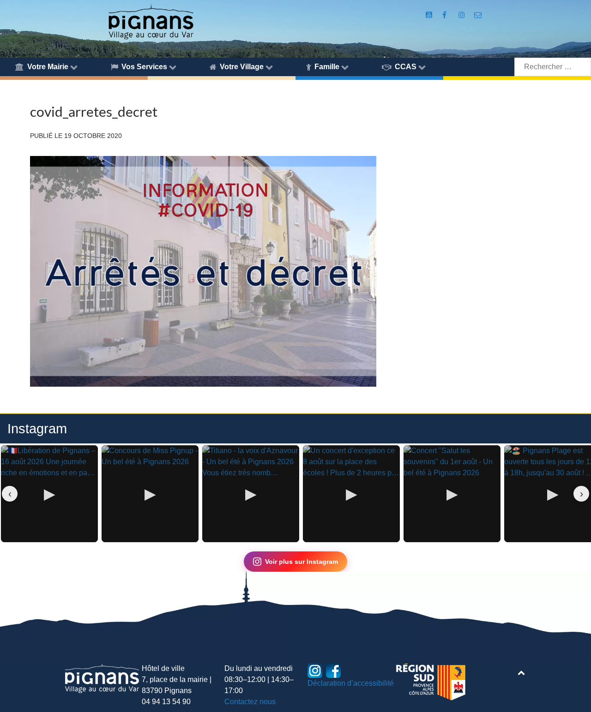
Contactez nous (250, 702)
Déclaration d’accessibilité (351, 683)
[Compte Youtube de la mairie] (429, 15)
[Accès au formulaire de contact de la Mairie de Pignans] (478, 15)
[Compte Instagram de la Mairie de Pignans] (462, 15)
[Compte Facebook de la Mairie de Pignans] (445, 15)
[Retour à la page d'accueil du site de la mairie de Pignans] (150, 21)
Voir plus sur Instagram (301, 561)
